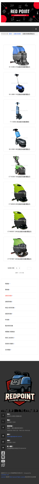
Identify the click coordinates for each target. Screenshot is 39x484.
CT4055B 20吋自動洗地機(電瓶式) (19, 204)
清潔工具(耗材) (9, 337)
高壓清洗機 (8, 313)
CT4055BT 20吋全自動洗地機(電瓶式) (20, 231)
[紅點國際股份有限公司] (20, 12)
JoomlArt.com (5, 475)
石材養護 (7, 349)
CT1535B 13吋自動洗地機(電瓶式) (19, 177)
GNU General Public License (17, 477)
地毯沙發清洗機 (9, 307)
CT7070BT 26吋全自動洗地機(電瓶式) (20, 259)
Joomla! (3, 477)
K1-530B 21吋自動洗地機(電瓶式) (19, 67)
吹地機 (7, 319)
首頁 (10, 34)
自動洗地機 (17, 34)
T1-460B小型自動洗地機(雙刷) (19, 122)
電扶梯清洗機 (9, 325)
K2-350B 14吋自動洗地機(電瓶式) (19, 149)
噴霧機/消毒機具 (10, 331)
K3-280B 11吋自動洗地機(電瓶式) (19, 94)
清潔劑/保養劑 (9, 343)
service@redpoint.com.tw (14, 436)
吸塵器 (7, 283)
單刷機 (7, 289)
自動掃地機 (8, 301)
